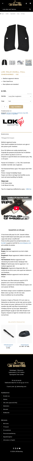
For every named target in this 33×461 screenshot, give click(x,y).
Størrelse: (3, 96)
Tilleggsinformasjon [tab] (7, 138)
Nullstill (29, 93)
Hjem (3, 13)
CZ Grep (23, 13)
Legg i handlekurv (16, 107)
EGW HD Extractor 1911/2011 (8, 345)
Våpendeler (12, 13)
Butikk (7, 13)
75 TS (8, 113)
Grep (18, 13)
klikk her (28, 189)
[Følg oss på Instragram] (15, 448)
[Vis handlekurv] (30, 3)
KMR (26, 113)
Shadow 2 (9, 113)
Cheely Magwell (24, 344)
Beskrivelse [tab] (5, 134)
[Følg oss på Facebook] (13, 448)
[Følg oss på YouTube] (19, 448)
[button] (2, 3)
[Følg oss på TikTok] (17, 448)
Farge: (2, 101)
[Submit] (30, 9)
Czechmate (19, 113)
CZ (11, 113)
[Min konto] (26, 3)
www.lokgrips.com (25, 243)
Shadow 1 (3, 113)
